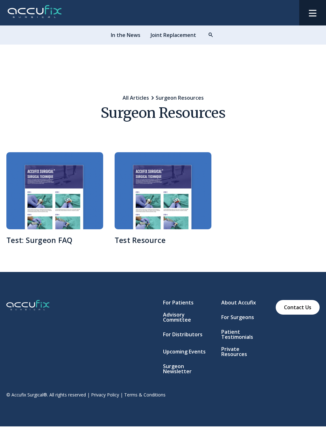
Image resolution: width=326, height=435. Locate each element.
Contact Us (297, 307)
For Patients (178, 302)
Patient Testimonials (237, 334)
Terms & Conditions (145, 395)
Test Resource (140, 240)
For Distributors (182, 334)
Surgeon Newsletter (177, 369)
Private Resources (234, 351)
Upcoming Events (184, 351)
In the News (125, 35)
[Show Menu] (312, 12)
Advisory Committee (177, 317)
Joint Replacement (173, 35)
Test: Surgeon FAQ (39, 240)
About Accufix (238, 302)
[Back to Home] (34, 14)
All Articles (136, 97)
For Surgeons (237, 317)
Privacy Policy (105, 395)
